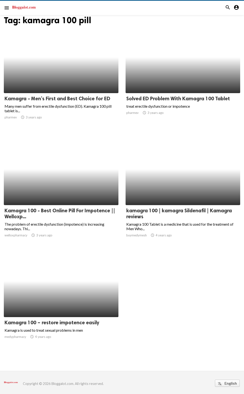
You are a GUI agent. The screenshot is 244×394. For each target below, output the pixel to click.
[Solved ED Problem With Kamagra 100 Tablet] (183, 81)
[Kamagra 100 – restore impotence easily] (61, 305)
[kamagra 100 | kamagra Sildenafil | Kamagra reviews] (183, 193)
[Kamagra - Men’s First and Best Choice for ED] (61, 81)
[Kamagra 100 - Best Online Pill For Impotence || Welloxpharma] (61, 193)
